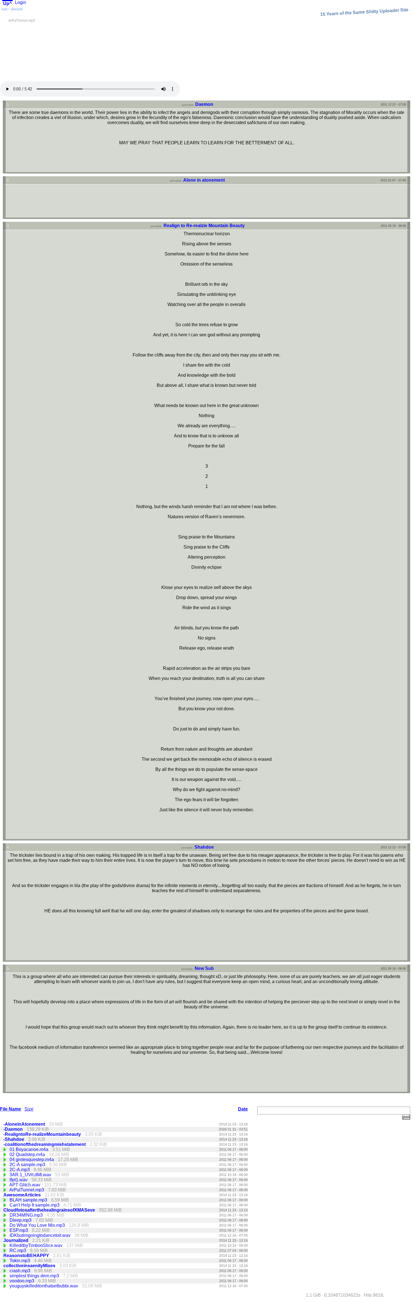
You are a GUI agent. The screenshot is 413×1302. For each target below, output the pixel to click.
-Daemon (13, 1129)
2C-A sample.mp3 (28, 1164)
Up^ (7, 3)
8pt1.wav (19, 1179)
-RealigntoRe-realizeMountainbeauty (42, 1134)
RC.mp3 (18, 1250)
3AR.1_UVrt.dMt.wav (31, 1174)
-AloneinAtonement (24, 1124)
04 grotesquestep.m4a (32, 1159)
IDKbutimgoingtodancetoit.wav (41, 1235)
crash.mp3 (20, 1270)
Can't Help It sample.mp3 (35, 1205)
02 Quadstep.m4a (28, 1154)
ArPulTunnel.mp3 (27, 1189)
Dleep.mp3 (21, 1220)
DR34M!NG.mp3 (27, 1215)
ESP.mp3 (19, 1230)
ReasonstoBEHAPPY (26, 1255)
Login (20, 2)
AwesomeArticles (22, 1195)
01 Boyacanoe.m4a (29, 1149)
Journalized (16, 1240)
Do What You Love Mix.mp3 (38, 1225)
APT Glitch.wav (25, 1184)
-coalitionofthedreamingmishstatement (45, 1144)
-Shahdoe (14, 1139)
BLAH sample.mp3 (29, 1200)
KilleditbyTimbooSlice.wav (36, 1245)
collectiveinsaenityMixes (29, 1265)
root (4, 9)
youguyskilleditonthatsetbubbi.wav (44, 1285)
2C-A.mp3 (20, 1169)
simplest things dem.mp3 (35, 1275)
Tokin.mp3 (20, 1260)
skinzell (16, 9)
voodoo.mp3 (22, 1280)
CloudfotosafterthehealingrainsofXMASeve (49, 1210)
